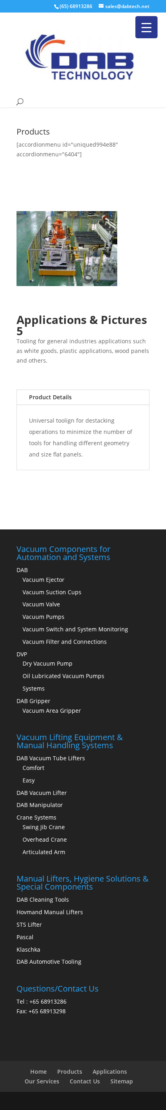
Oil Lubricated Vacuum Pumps (63, 676)
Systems (34, 688)
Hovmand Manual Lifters (50, 912)
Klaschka (28, 949)
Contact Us (85, 1081)
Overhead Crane (45, 839)
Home (38, 1071)
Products (69, 1071)
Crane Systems (36, 817)
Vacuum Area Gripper (52, 710)
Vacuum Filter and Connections (65, 641)
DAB (22, 570)
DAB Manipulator (40, 805)
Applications (110, 1071)
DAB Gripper (33, 701)
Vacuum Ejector (43, 579)
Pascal (25, 937)
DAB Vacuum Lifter (42, 793)
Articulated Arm (44, 852)
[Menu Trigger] (146, 27)
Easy (29, 780)
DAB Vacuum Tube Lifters (51, 758)
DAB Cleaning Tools (43, 899)
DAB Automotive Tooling (49, 961)
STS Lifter (29, 924)
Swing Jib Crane (44, 827)
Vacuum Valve (41, 604)
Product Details (50, 397)
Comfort (33, 768)
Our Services (42, 1081)
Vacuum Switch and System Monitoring (75, 629)
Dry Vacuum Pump (48, 663)
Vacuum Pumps (43, 616)
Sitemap (121, 1081)
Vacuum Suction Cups (52, 592)
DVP (22, 654)
